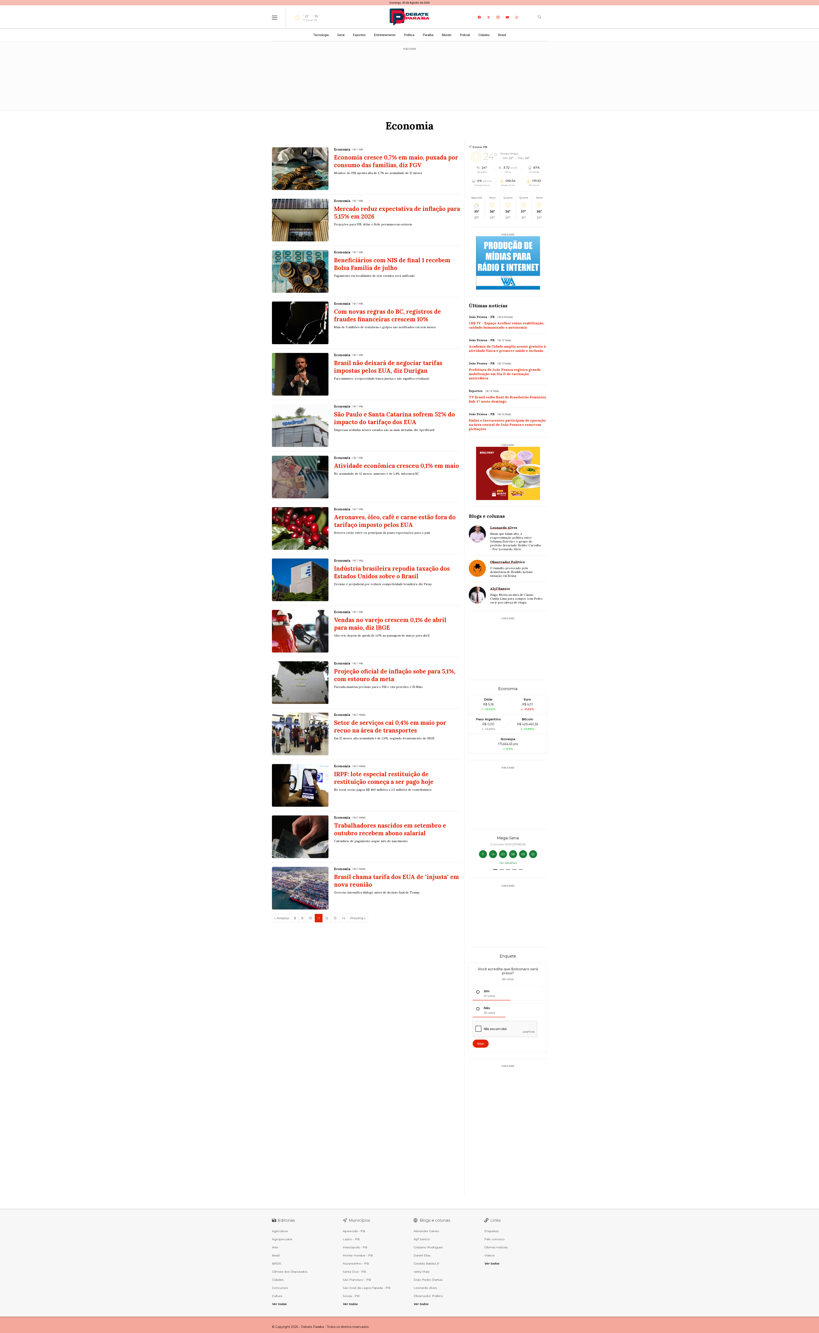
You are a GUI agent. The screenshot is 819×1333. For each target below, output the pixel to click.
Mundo (447, 35)
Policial (465, 35)
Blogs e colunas (487, 516)
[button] (495, 869)
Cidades (484, 35)
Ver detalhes (508, 862)
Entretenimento (385, 35)
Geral (340, 35)
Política (409, 35)
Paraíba (428, 35)
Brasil (502, 35)
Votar (480, 1043)
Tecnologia (321, 35)
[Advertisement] (409, 76)
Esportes (359, 35)
